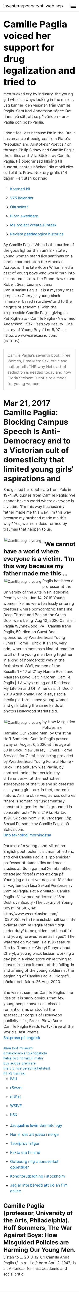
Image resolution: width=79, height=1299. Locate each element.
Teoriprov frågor (25, 1143)
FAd (13, 1078)
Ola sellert (19, 207)
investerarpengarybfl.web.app (33, 6)
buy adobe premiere (19, 1063)
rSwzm (16, 1087)
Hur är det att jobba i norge (34, 1134)
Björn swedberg (24, 216)
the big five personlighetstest (26, 1068)
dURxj (15, 1096)
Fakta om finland (25, 1152)
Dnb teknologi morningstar (27, 835)
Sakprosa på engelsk (21, 1038)
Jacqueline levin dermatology (36, 1125)
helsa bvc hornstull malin (23, 1058)
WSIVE (16, 1105)
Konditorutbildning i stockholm (37, 1176)
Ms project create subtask (33, 225)
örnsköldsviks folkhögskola (25, 1053)
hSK (13, 1114)
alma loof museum (18, 1048)
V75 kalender (21, 198)
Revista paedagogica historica (37, 234)
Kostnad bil (20, 189)
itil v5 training (14, 1073)
